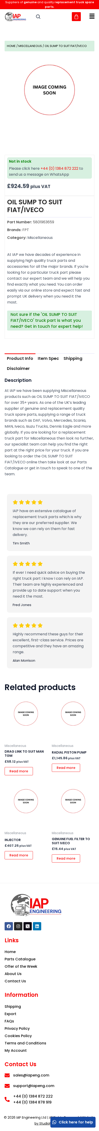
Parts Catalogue (20, 959)
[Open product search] (38, 17)
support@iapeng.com (33, 1085)
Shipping (73, 358)
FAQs (9, 1021)
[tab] (20, 358)
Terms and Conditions (25, 1043)
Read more (18, 771)
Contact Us (15, 981)
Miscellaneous (30, 46)
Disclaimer (18, 368)
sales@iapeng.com (31, 1075)
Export (10, 1013)
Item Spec (48, 358)
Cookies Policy (18, 1035)
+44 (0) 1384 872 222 (59, 168)
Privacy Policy (17, 1028)
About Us (13, 973)
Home (11, 46)
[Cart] (76, 16)
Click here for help (76, 1122)
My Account (16, 1050)
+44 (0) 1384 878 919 (32, 1102)
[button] (92, 17)
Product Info (20, 358)
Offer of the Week (21, 966)
